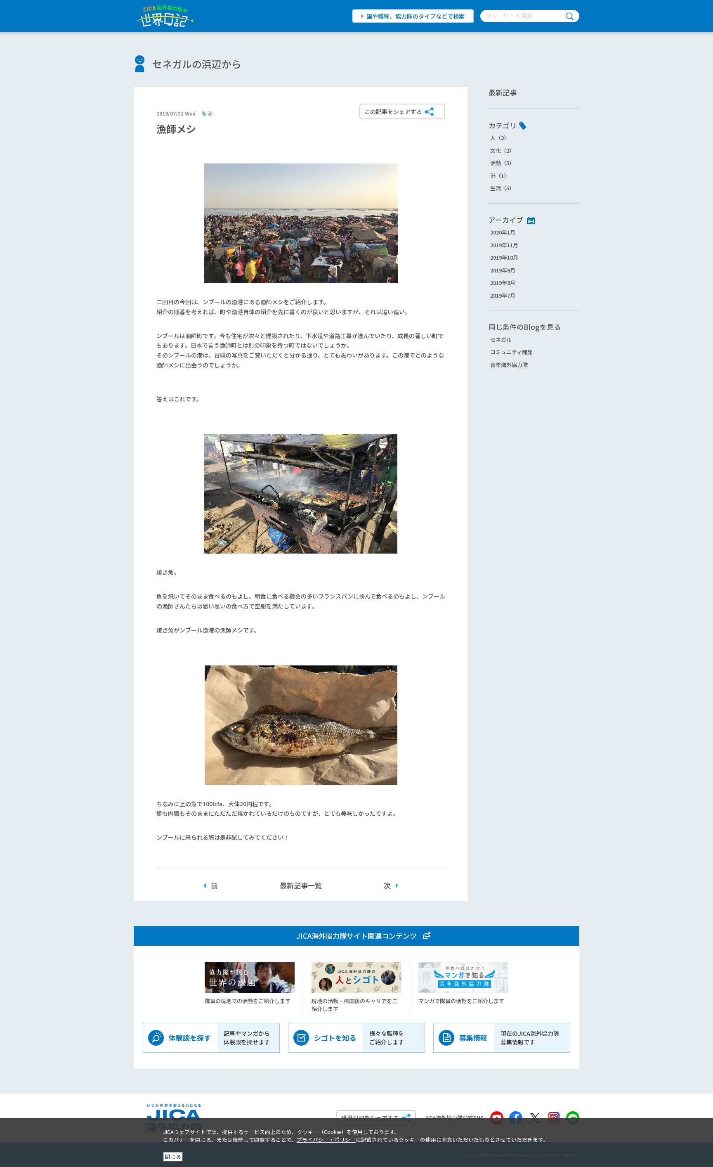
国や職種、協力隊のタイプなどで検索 (415, 16)
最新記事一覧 (301, 885)
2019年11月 (504, 245)
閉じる (173, 1156)
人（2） (499, 138)
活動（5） (502, 163)
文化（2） (502, 150)
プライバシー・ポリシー (326, 1139)
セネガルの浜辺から (196, 64)
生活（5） (502, 188)
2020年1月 (502, 232)
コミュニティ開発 (511, 352)
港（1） (499, 176)
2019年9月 (502, 270)
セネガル (501, 339)
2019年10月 (504, 257)
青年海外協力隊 (509, 365)
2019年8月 (502, 282)
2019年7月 (502, 295)
